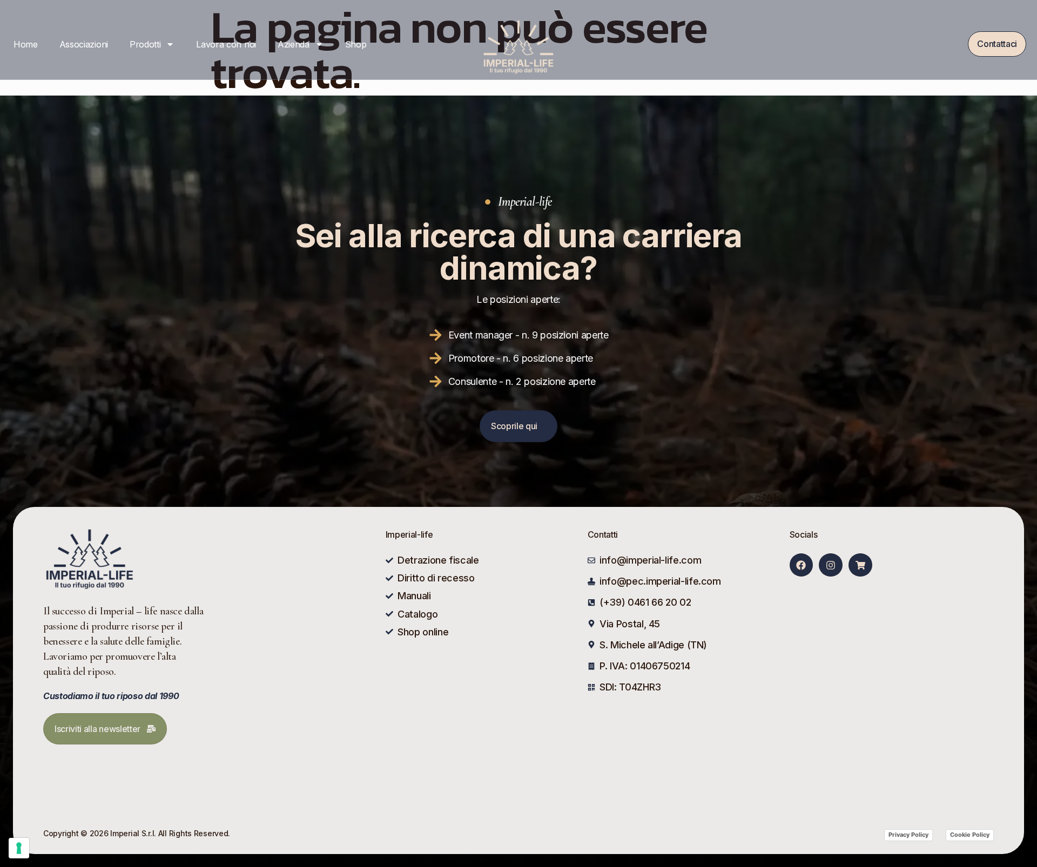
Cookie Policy (969, 834)
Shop (356, 44)
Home (26, 44)
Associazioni (83, 44)
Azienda (293, 44)
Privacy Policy (908, 834)
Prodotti (145, 44)
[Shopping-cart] (860, 565)
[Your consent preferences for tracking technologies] (19, 848)
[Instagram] (830, 565)
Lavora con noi (226, 44)
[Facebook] (801, 565)
